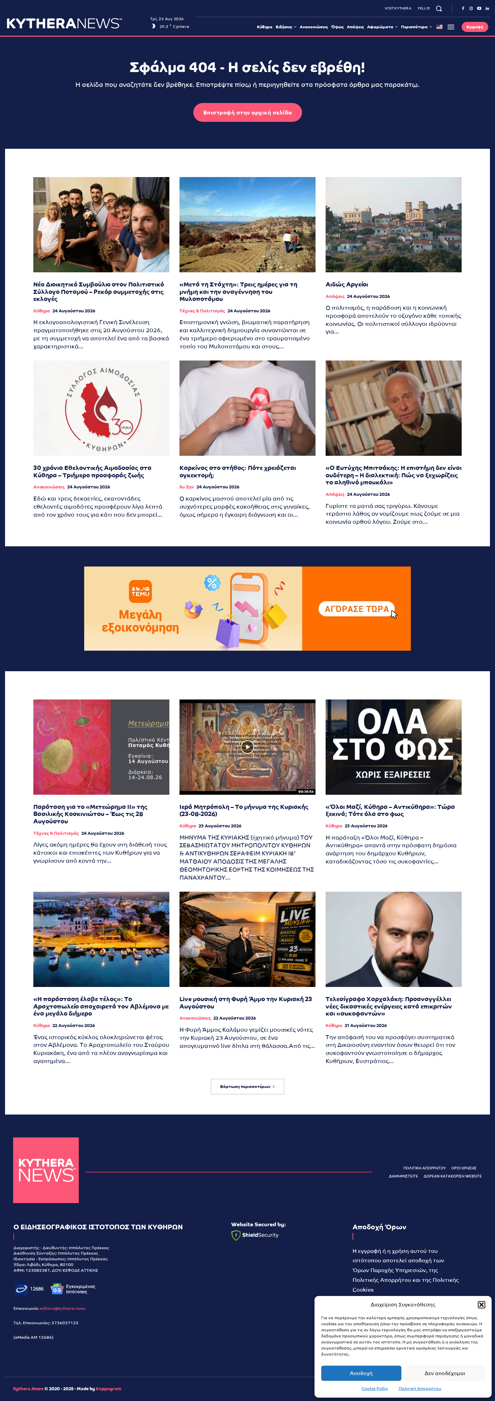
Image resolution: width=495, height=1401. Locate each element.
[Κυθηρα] (76, 23)
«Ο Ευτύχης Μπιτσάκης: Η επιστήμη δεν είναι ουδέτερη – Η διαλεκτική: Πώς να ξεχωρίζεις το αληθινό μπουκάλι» (394, 475)
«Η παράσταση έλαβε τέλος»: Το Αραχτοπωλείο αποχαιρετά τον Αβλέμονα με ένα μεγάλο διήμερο (101, 1006)
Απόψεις (335, 296)
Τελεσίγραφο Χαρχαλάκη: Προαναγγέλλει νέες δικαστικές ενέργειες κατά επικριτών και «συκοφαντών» (389, 1006)
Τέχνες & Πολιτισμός (202, 310)
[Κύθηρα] (46, 1170)
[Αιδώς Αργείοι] (394, 224)
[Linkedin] (487, 9)
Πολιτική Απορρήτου (420, 1388)
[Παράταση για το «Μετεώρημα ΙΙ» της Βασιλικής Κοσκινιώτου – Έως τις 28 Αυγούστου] (101, 747)
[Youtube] (479, 9)
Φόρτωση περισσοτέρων (245, 1086)
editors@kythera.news (63, 1308)
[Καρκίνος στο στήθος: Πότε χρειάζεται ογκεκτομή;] (247, 408)
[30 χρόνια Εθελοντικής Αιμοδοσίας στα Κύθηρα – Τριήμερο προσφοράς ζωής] (101, 408)
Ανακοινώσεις (49, 486)
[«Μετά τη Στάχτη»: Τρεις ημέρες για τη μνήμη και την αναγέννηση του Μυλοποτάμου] (247, 224)
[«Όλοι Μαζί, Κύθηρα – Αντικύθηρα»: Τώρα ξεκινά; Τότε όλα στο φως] (394, 747)
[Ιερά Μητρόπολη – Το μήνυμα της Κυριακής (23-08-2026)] (247, 747)
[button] (481, 1304)
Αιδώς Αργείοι (347, 284)
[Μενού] (451, 27)
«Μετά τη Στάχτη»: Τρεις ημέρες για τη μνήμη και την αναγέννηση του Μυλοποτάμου (238, 291)
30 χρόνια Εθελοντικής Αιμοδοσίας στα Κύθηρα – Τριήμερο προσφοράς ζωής (92, 471)
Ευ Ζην (186, 486)
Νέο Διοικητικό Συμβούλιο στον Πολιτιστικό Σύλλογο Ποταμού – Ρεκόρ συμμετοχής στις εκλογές (98, 291)
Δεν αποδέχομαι (445, 1373)
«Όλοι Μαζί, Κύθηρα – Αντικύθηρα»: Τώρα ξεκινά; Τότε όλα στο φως (390, 810)
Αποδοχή (361, 1373)
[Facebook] (463, 9)
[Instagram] (471, 9)
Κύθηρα (41, 310)
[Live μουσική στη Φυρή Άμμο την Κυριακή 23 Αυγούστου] (247, 939)
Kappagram (108, 1388)
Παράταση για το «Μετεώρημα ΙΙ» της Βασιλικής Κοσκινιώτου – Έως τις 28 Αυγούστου (90, 814)
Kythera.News (28, 1388)
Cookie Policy (375, 1388)
